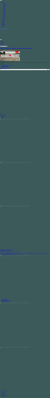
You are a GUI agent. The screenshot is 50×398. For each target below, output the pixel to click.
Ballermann (2, 42)
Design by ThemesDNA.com (3, 396)
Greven (4, 4)
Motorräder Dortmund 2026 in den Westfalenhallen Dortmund (6, 250)
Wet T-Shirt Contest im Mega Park (4, 299)
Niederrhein (4, 12)
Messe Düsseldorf (12, 253)
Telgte (4, 5)
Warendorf (5, 3)
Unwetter (7, 254)
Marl (4, 11)
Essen (4, 8)
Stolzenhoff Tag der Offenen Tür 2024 (4, 390)
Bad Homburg (4, 18)
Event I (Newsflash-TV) (5, 28)
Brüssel (3, 27)
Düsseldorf (5, 14)
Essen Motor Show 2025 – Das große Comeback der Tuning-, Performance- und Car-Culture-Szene (9, 251)
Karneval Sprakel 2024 (3, 393)
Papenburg (4, 22)
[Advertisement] (25, 35)
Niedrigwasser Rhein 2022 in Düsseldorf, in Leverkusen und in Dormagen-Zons (16, 48)
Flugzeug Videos (2, 116)
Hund (32, 252)
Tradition (3, 254)
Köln (4, 15)
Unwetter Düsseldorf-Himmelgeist (4, 66)
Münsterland (4, 2)
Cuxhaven (3, 20)
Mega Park (2, 41)
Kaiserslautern (4, 24)
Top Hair (1, 254)
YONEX (14, 254)
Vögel (9, 254)
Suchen (48, 69)
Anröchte (4, 16)
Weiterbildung (11, 254)
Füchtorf (4, 6)
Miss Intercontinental (18, 253)
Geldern (4, 13)
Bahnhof (2, 43)
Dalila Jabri (2, 391)
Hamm (4, 9)
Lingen (3, 21)
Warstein (4, 17)
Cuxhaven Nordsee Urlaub (3, 115)
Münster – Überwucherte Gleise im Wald (5, 300)
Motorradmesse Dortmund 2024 (4, 301)
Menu (0, 0)
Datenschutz (2, 117)
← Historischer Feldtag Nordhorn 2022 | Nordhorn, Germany (5, 68)
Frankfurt (3, 19)
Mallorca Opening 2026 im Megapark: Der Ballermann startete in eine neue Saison (7, 249)
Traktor (2, 44)
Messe (2, 40)
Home (2, 1)
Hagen (4, 10)
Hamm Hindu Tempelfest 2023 (4, 394)
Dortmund (5, 7)
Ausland (2, 26)
